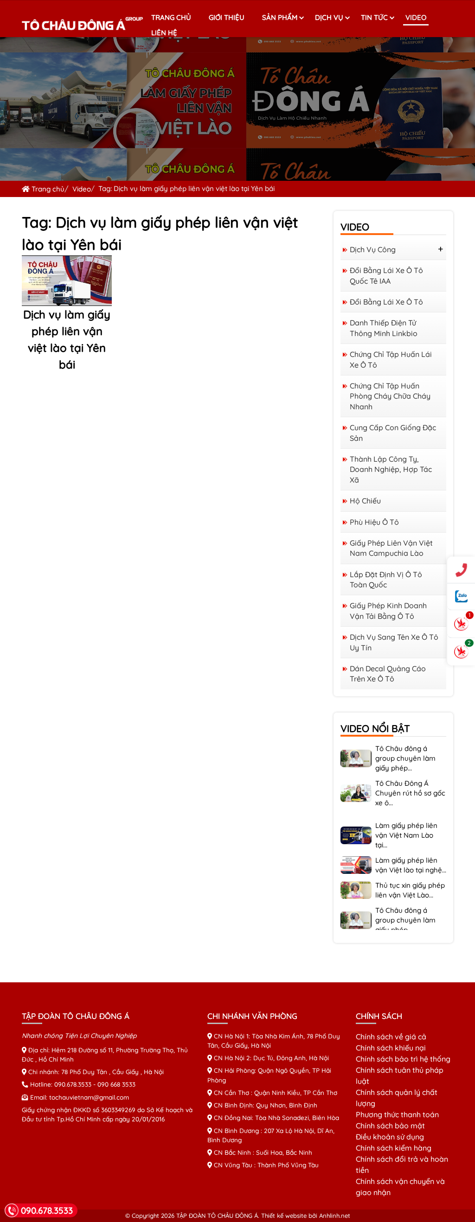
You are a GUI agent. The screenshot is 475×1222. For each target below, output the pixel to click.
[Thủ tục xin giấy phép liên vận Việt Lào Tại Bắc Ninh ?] (356, 875)
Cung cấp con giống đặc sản (393, 432)
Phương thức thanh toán (397, 1114)
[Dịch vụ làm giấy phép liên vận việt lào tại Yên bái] (67, 279)
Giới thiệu (226, 17)
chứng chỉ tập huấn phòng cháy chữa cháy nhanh (390, 396)
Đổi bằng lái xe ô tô (386, 301)
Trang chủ (171, 17)
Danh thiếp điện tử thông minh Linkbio (383, 327)
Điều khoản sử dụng (390, 1136)
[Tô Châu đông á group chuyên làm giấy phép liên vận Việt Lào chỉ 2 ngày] (356, 905)
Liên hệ (164, 32)
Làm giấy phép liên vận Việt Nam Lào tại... (406, 821)
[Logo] (82, 24)
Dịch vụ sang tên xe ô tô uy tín (394, 642)
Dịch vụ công (373, 249)
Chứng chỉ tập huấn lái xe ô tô (391, 359)
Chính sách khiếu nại (391, 1047)
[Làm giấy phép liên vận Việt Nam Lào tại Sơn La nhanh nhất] (356, 820)
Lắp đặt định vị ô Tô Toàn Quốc (386, 579)
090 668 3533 (116, 1084)
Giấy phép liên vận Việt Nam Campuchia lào (391, 548)
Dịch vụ (329, 17)
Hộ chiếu (365, 500)
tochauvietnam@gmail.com (89, 1097)
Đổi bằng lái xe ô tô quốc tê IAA (386, 275)
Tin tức (374, 17)
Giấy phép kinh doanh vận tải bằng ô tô (388, 610)
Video (415, 17)
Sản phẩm (279, 17)
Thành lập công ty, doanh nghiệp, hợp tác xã (391, 469)
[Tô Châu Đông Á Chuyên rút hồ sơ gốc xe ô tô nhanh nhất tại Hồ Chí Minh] (356, 778)
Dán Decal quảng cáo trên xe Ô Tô (388, 673)
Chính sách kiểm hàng (393, 1147)
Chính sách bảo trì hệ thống (403, 1058)
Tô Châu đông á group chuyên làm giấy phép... (405, 744)
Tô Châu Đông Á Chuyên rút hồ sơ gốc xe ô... (410, 779)
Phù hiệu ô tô (374, 522)
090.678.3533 (72, 1084)
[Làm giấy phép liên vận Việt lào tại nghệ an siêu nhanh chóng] (356, 850)
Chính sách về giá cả (391, 1036)
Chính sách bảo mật (390, 1125)
